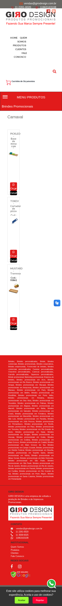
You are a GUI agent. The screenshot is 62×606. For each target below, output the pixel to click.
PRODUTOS (19, 45)
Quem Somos (17, 547)
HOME (14, 37)
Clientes (15, 553)
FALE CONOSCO (20, 55)
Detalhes (13, 327)
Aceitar (21, 600)
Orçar (13, 188)
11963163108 (48, 7)
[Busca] (55, 71)
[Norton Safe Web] (21, 574)
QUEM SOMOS (22, 39)
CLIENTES (20, 49)
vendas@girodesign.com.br (40, 3)
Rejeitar (40, 600)
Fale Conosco (17, 556)
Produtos (15, 550)
